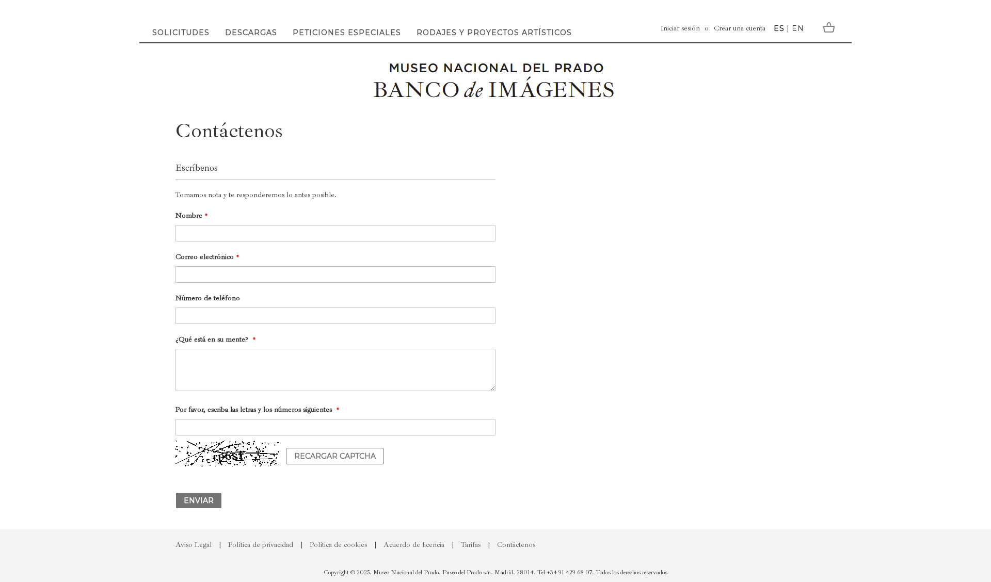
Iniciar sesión (680, 28)
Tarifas (471, 544)
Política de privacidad (260, 544)
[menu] (361, 23)
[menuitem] (181, 23)
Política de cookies (338, 544)
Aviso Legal (193, 544)
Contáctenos (516, 544)
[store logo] (495, 80)
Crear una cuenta (739, 28)
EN (798, 28)
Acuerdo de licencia (413, 544)
